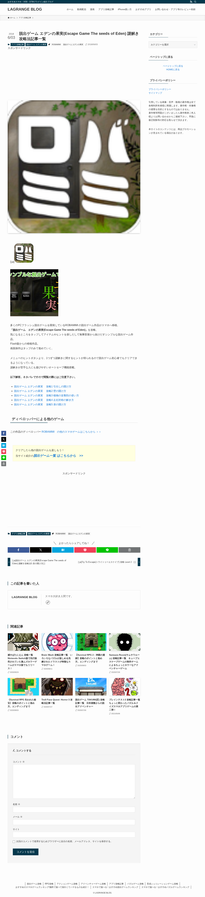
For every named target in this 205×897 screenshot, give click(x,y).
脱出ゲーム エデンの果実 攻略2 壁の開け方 (40, 391)
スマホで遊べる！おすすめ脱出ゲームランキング (115, 887)
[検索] (195, 2)
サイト (16, 829)
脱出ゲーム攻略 (34, 884)
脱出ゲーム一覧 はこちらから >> (58, 455)
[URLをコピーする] (129, 550)
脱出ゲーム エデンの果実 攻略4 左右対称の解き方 (44, 400)
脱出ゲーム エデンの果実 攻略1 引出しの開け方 (42, 386)
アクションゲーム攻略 (67, 884)
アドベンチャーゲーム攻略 (93, 884)
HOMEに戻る (173, 69)
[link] (48, 602)
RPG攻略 (49, 884)
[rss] (191, 2)
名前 (16, 804)
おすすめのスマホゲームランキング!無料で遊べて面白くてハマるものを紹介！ (52, 887)
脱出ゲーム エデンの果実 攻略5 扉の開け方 (40, 404)
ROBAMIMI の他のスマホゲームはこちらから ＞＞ (71, 431)
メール (17, 816)
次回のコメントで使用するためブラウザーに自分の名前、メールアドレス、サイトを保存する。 (64, 841)
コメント (19, 761)
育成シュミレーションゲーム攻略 (162, 884)
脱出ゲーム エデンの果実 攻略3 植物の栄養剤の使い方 (46, 395)
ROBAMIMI (56, 44)
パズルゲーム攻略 (135, 884)
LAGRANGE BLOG (25, 9)
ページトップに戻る (173, 66)
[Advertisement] (74, 72)
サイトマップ (155, 93)
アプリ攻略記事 (17, 44)
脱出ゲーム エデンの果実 (36, 44)
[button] (18, 550)
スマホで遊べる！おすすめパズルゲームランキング (165, 887)
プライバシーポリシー (160, 89)
